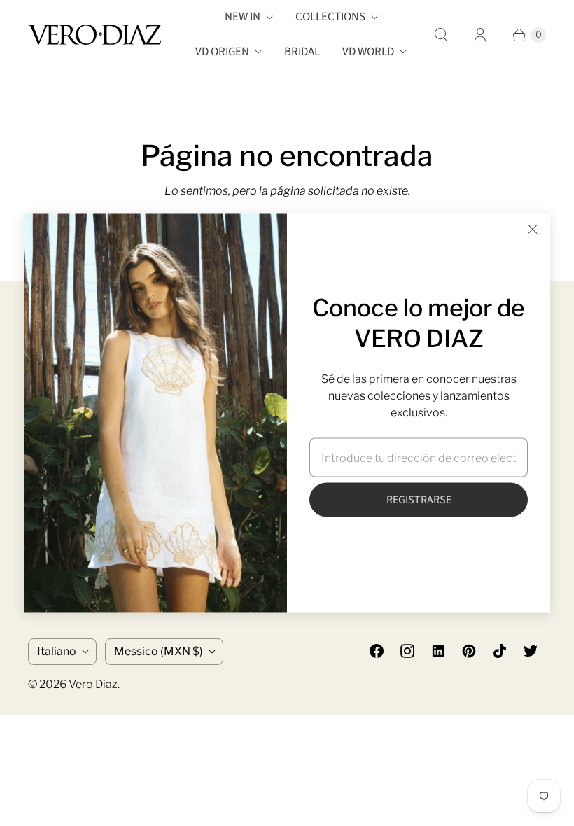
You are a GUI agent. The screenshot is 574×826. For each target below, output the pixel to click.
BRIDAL (302, 51)
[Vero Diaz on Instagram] (407, 651)
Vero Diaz (93, 684)
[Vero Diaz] (94, 34)
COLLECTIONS (330, 16)
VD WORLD (368, 51)
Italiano (56, 651)
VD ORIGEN (222, 51)
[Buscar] (441, 35)
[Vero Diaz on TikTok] (499, 651)
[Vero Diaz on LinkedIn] (438, 651)
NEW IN (242, 16)
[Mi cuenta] (480, 35)
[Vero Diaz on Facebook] (376, 651)
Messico (158, 651)
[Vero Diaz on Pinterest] (469, 651)
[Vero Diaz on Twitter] (530, 651)
